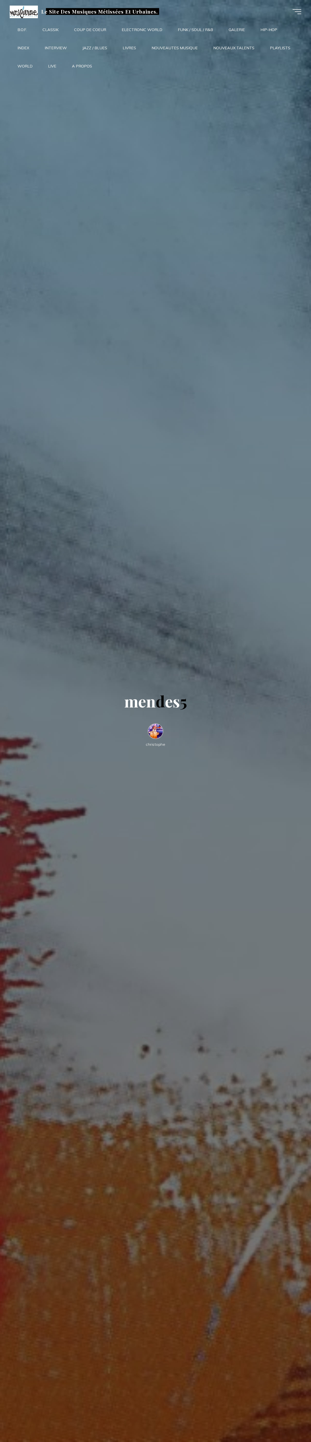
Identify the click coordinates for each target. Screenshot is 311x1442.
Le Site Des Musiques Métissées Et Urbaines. (99, 11)
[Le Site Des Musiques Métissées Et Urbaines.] (24, 11)
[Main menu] (297, 11)
